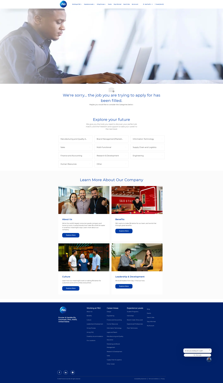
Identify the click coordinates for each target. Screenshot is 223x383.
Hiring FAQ (90, 332)
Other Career (111, 364)
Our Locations (91, 340)
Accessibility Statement (140, 378)
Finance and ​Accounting (114, 320)
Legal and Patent (112, 332)
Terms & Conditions (154, 378)
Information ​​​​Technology (114, 328)
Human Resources (112, 324)
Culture (89, 320)
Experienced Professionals (135, 324)
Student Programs (132, 311)
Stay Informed (117, 4)
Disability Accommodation (95, 336)
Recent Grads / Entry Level (135, 320)
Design (109, 311)
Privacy (163, 378)
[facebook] (59, 372)
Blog (148, 309)
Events (110, 4)
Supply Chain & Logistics (114, 360)
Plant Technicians (132, 328)
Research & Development (114, 351)
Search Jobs (126, 4)
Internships (130, 316)
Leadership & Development (95, 324)
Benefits (89, 316)
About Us (89, 311)
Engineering (110, 316)
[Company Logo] (64, 4)
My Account (135, 4)
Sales (108, 355)
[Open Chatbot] (209, 359)
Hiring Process (91, 328)
